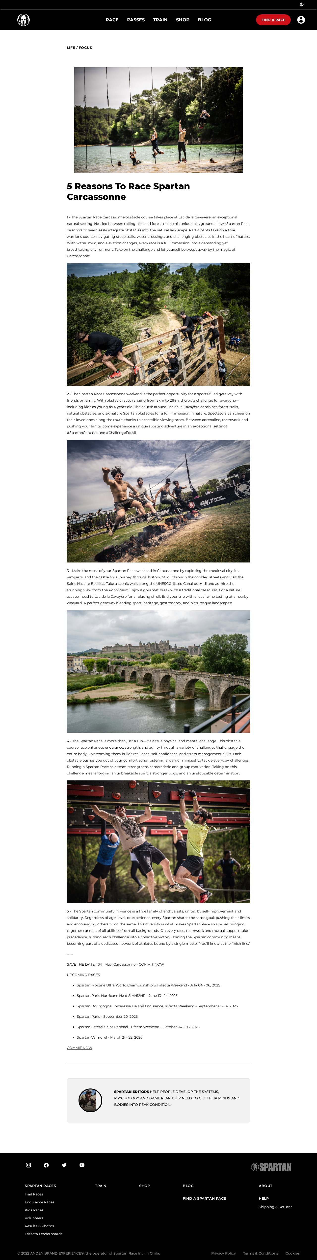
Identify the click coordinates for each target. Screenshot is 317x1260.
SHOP (144, 1186)
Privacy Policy (223, 1253)
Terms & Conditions (260, 1253)
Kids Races (34, 1210)
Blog (188, 1186)
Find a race (273, 20)
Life (71, 48)
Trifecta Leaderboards (43, 1234)
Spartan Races (40, 1186)
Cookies (293, 1253)
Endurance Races (39, 1202)
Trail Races (34, 1194)
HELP (264, 1198)
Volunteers (34, 1218)
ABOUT (265, 1186)
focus (85, 48)
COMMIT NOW (79, 1048)
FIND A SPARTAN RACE (204, 1198)
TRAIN (100, 1186)
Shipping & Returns (275, 1207)
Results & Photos (39, 1226)
